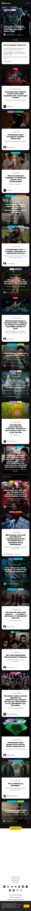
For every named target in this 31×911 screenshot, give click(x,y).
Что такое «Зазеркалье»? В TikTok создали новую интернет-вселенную (15, 281)
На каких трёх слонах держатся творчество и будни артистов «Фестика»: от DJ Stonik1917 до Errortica (15, 700)
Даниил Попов (7, 477)
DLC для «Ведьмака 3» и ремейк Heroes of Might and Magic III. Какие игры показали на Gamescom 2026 (14, 53)
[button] (28, 3)
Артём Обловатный (12, 506)
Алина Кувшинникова (12, 366)
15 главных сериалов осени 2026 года (16, 354)
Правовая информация (15, 897)
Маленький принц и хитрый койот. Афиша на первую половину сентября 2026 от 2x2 (15, 325)
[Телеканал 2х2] (11, 886)
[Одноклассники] (8, 886)
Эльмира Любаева (12, 714)
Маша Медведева (18, 33)
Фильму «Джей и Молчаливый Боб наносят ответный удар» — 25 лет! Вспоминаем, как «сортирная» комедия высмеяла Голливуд (15, 461)
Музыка (6, 10)
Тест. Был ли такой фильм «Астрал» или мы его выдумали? (15, 570)
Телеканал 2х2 (15, 877)
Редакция (9, 106)
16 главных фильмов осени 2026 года (15, 811)
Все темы (15, 882)
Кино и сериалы (15, 152)
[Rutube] (26, 886)
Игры (11, 481)
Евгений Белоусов (12, 292)
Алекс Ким (9, 33)
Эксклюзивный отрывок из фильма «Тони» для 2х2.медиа (15, 179)
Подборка (20, 344)
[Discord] (22, 886)
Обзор (19, 371)
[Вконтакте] (4, 886)
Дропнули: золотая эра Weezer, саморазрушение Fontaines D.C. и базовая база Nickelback (16, 540)
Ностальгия (10, 446)
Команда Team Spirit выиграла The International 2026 (15, 57)
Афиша (15, 68)
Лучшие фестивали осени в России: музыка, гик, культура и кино (15, 95)
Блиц (18, 673)
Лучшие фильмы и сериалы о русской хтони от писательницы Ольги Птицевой (15, 208)
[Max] (19, 886)
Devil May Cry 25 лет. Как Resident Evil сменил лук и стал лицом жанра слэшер (15, 493)
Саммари (20, 226)
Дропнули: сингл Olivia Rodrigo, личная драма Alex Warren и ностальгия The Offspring (15, 27)
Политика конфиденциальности (15, 899)
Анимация (10, 111)
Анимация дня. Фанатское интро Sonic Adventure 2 (15, 744)
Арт (12, 632)
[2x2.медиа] (15, 886)
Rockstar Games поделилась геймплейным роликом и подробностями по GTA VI (14, 49)
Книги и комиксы (20, 195)
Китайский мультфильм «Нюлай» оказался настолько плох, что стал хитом (15, 429)
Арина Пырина (11, 221)
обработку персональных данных (9, 906)
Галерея (17, 632)
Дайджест (13, 10)
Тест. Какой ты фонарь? (15, 785)
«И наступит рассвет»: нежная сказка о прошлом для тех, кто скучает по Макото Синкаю (15, 384)
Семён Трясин (11, 147)
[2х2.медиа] (13, 890)
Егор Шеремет (11, 821)
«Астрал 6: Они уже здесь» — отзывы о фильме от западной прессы (15, 615)
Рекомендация (19, 111)
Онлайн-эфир (15, 879)
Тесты (10, 559)
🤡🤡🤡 (12, 269)
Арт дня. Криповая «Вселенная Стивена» (15, 656)
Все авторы (15, 880)
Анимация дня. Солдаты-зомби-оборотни (15, 137)
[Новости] (21, 890)
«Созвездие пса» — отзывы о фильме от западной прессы (15, 251)
